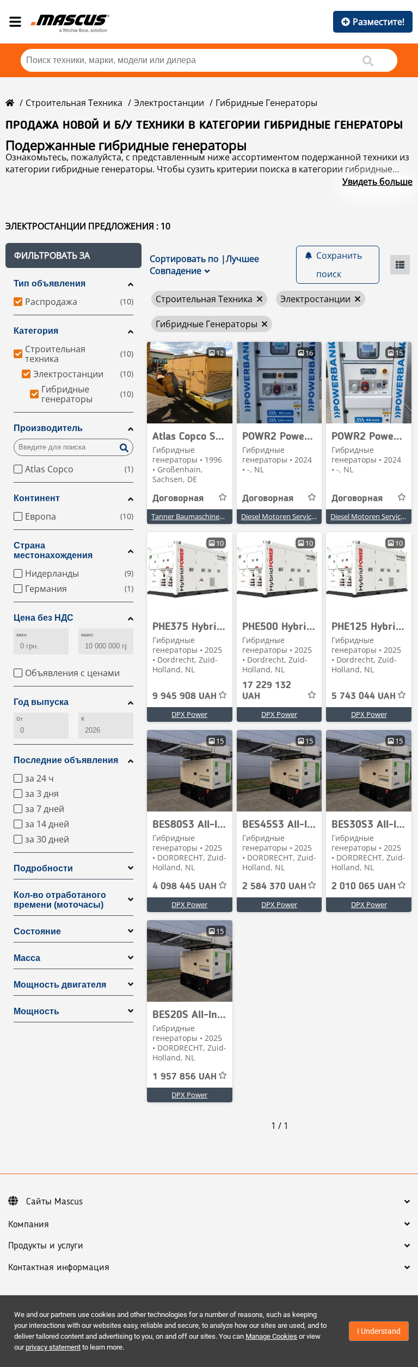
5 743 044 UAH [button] (363, 696)
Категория (36, 330)
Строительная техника (74, 103)
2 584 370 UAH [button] (274, 886)
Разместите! (378, 22)
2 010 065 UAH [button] (363, 886)
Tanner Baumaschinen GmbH (199, 516)
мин (21, 635)
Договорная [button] (178, 498)
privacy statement (53, 1347)
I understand (379, 1331)
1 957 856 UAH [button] (184, 1077)
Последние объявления (66, 760)
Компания (28, 1224)
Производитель (48, 428)
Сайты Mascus (54, 1202)
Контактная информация (58, 1267)
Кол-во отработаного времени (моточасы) (60, 899)
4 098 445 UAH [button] (184, 886)
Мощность (36, 1011)
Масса (27, 958)
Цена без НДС (43, 617)
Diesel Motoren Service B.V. (285, 516)
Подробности (43, 868)
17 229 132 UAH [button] (266, 691)
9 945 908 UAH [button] (184, 696)
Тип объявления (49, 283)
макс (87, 635)
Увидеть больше (377, 182)
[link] (189, 382)
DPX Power (189, 714)
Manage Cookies (271, 1336)
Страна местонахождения (53, 550)
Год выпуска (41, 702)
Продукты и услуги (45, 1246)
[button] (73, 255)
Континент (37, 498)
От (19, 719)
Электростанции (169, 103)
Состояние (37, 931)
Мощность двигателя (60, 984)
